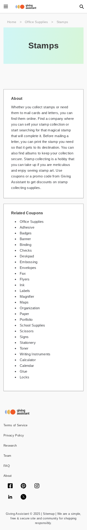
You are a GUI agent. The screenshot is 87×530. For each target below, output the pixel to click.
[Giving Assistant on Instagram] (37, 486)
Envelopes (28, 268)
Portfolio (26, 319)
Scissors (27, 331)
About (7, 475)
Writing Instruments (35, 354)
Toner (24, 348)
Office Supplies (36, 22)
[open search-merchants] (81, 6)
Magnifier (27, 296)
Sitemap (48, 513)
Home (11, 22)
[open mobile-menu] (6, 6)
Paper (24, 314)
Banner (25, 239)
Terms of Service (15, 425)
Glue (23, 371)
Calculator (28, 360)
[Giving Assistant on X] (23, 497)
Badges (26, 233)
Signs (24, 337)
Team (7, 455)
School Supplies (32, 325)
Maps (24, 302)
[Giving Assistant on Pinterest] (23, 486)
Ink (22, 285)
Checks (26, 250)
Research (10, 445)
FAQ (6, 466)
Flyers (25, 279)
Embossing (29, 262)
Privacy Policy (13, 435)
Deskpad (27, 256)
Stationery (28, 342)
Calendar (27, 366)
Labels (25, 291)
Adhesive (27, 227)
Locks (24, 377)
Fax (23, 273)
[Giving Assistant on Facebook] (10, 486)
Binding (25, 245)
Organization (30, 308)
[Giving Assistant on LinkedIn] (10, 497)
